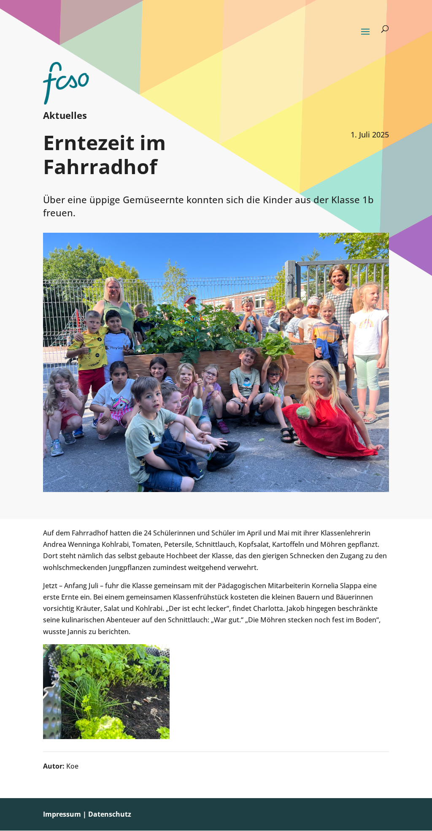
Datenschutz (109, 814)
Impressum (62, 814)
